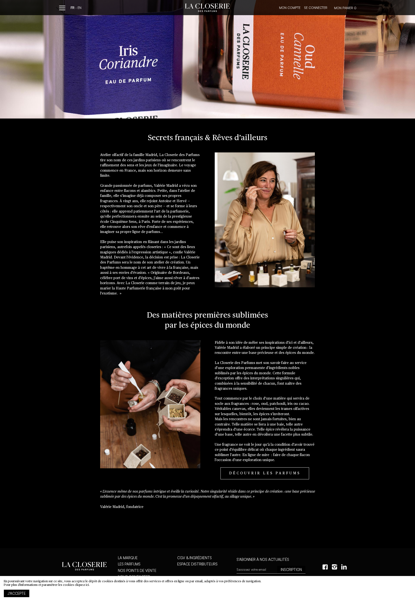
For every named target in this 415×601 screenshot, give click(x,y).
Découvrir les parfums (264, 473)
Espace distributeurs (197, 564)
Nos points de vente (137, 570)
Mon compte (289, 8)
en (79, 8)
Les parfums (129, 564)
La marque (128, 558)
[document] (207, 588)
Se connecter (315, 8)
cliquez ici (82, 585)
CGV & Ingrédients (194, 558)
